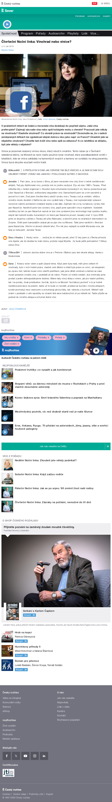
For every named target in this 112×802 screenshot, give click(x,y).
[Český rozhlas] (10, 3)
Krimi (27, 337)
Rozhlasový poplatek (68, 720)
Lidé (85, 33)
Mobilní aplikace (11, 738)
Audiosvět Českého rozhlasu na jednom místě (23, 358)
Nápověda (62, 702)
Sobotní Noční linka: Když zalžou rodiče (39, 474)
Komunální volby (12, 702)
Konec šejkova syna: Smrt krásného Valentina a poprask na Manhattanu (58, 397)
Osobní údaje (19, 794)
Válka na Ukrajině (12, 698)
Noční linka (7, 50)
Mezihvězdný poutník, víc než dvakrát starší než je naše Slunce (54, 411)
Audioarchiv (94, 16)
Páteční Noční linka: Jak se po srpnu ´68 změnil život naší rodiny (54, 488)
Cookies (6, 794)
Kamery (107, 16)
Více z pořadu (12, 456)
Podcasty (8, 734)
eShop (6, 711)
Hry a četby (10, 337)
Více (94, 33)
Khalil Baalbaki (49, 119)
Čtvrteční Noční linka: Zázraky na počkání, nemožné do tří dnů (53, 502)
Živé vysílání (10, 343)
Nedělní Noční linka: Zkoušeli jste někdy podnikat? (46, 460)
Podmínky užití (36, 794)
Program (79, 16)
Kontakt (61, 715)
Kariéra (61, 711)
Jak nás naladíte (66, 698)
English (49, 794)
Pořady (41, 33)
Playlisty (73, 33)
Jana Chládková (17, 308)
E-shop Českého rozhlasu (20, 520)
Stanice (7, 706)
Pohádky (42, 337)
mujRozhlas (7, 330)
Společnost (9, 33)
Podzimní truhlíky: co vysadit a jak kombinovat (43, 369)
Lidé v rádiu (63, 706)
